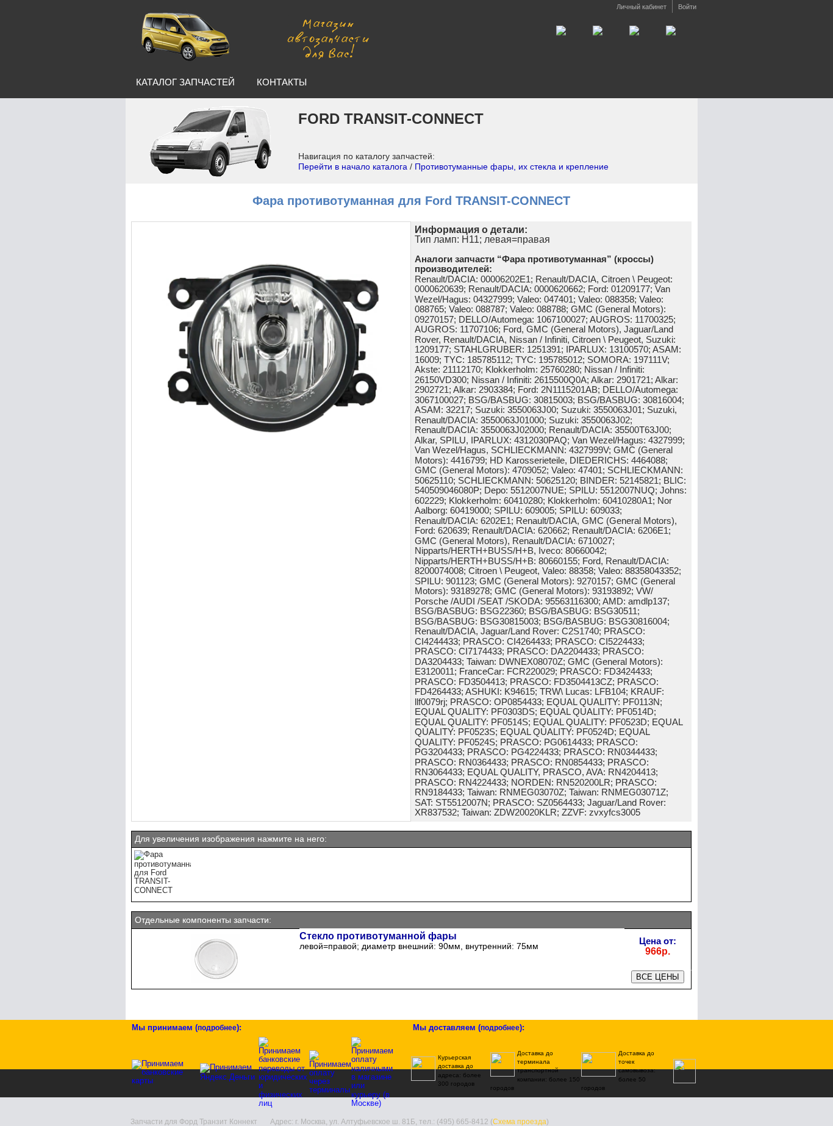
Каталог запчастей (185, 82)
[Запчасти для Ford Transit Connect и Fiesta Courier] (253, 36)
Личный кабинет (642, 6)
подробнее (217, 1028)
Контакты (282, 82)
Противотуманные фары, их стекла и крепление (512, 166)
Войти (687, 6)
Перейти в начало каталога (352, 166)
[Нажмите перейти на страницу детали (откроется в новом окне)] (215, 982)
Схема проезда (519, 1121)
